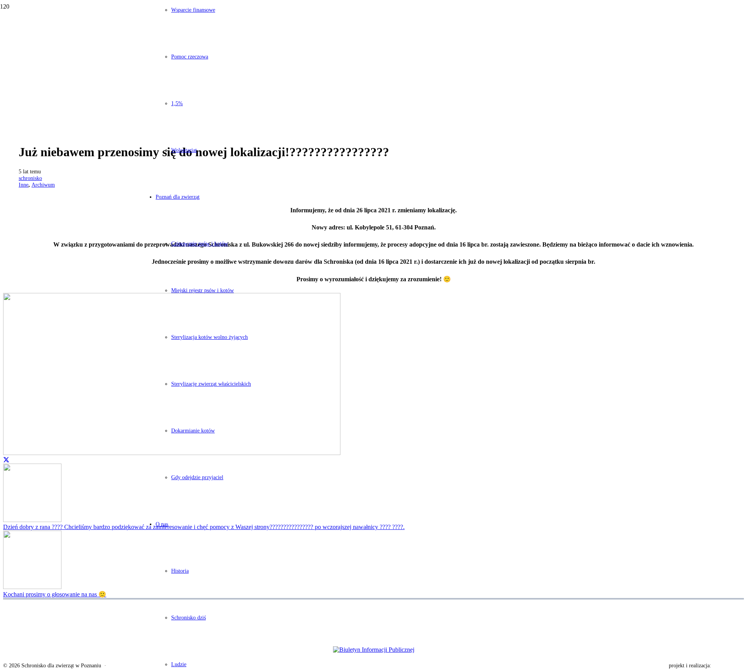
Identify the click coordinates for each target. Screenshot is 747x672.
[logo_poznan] (373, 609)
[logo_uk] (373, 627)
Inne (23, 185)
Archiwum (43, 185)
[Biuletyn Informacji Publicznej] (373, 650)
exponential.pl (728, 665)
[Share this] (6, 460)
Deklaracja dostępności (134, 665)
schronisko (30, 178)
